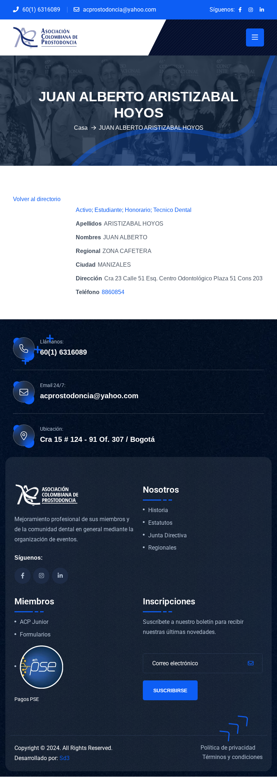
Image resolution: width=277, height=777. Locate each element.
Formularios (35, 634)
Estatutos (160, 523)
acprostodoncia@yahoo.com (119, 9)
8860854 (113, 292)
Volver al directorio (37, 199)
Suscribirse (170, 690)
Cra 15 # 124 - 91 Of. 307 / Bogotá (97, 439)
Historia (158, 510)
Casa (81, 128)
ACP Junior (34, 622)
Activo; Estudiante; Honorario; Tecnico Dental (134, 210)
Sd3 (65, 758)
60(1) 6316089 (41, 9)
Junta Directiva (167, 535)
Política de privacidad (228, 747)
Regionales (162, 548)
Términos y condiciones (232, 757)
